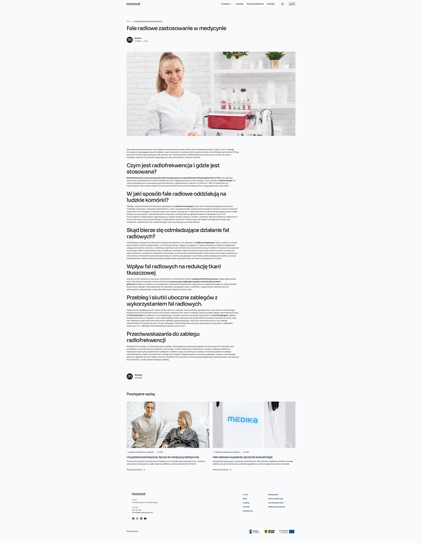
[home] (134, 4)
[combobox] (292, 4)
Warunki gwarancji (275, 503)
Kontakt (271, 4)
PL (293, 4)
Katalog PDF (273, 495)
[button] (227, 4)
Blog (245, 499)
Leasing (239, 4)
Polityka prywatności (276, 507)
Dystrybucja (248, 511)
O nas (245, 495)
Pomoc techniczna (255, 4)
